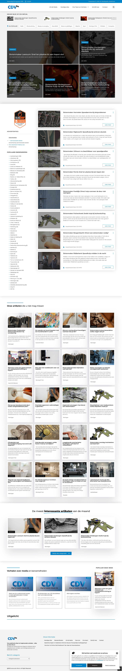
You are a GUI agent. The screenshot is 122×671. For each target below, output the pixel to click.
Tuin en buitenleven (16, 260)
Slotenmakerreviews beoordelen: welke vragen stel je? (101, 331)
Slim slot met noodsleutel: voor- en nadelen (47, 368)
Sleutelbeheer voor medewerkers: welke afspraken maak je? (101, 405)
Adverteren (13, 158)
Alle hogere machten (73, 593)
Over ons (77, 640)
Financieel (13, 193)
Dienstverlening (14, 181)
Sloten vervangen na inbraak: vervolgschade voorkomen (100, 368)
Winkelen (13, 276)
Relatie (12, 249)
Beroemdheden (58, 640)
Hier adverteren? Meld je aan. (17, 144)
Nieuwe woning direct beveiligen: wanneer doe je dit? (74, 331)
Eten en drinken (14, 191)
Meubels (12, 230)
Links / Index (14, 222)
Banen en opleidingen (16, 168)
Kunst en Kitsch (14, 220)
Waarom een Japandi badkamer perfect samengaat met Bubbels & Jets (19, 481)
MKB (11, 233)
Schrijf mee (95, 7)
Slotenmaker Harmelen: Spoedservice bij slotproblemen (84, 112)
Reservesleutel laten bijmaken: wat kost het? (73, 368)
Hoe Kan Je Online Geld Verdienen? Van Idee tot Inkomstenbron (62, 645)
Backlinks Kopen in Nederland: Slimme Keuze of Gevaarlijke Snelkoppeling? (65, 642)
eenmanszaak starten (16, 140)
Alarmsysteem (14, 160)
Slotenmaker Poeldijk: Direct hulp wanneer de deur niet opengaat (84, 192)
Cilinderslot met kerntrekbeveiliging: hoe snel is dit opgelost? (20, 444)
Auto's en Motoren (15, 166)
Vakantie (12, 264)
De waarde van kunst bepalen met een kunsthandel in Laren (47, 331)
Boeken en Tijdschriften (17, 177)
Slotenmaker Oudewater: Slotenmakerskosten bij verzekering (16, 332)
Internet (12, 214)
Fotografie (13, 195)
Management (14, 224)
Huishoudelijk (14, 208)
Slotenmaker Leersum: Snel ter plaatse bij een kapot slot (36, 54)
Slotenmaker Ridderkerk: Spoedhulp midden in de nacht (84, 253)
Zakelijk (12, 282)
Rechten (12, 247)
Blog (11, 174)
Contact (104, 7)
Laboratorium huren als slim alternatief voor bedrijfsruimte (100, 480)
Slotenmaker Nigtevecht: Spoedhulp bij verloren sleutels (84, 132)
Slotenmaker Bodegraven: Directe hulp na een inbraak (58, 85)
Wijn (11, 274)
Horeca (12, 206)
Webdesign (13, 272)
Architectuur (13, 162)
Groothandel (13, 201)
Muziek (12, 241)
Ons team (85, 640)
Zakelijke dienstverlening (17, 284)
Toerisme (12, 257)
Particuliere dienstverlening (18, 245)
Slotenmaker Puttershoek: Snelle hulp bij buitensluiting (84, 213)
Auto (11, 164)
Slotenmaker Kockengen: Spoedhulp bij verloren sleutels (93, 49)
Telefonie (12, 255)
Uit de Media (53, 7)
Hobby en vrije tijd (15, 204)
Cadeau (12, 179)
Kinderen (12, 218)
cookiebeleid (100, 660)
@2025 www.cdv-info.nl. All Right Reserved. (19, 668)
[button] (117, 653)
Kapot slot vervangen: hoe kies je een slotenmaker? (74, 405)
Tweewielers (13, 262)
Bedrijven (13, 172)
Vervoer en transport (15, 270)
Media (12, 228)
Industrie (12, 210)
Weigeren (94, 665)
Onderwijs (13, 243)
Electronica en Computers (17, 185)
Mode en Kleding (15, 237)
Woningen (12, 49)
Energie (12, 187)
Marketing (13, 226)
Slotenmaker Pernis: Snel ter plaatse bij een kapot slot (83, 172)
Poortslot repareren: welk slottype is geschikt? (47, 405)
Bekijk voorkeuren (110, 665)
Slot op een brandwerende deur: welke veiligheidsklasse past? (19, 405)
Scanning (13, 251)
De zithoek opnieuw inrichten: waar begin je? (45, 480)
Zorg (11, 287)
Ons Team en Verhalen (79, 7)
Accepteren (79, 665)
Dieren (12, 183)
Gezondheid (13, 199)
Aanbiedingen (14, 156)
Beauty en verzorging (16, 170)
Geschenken (13, 197)
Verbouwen (13, 266)
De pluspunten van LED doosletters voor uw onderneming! (49, 594)
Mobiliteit (13, 235)
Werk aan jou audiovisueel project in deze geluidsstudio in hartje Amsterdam (19, 595)
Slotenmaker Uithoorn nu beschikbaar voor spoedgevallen (85, 151)
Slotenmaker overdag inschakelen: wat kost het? (102, 443)
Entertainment (14, 189)
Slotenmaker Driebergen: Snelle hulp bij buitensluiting (23, 84)
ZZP (11, 289)
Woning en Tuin (50, 79)
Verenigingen (14, 268)
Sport (11, 253)
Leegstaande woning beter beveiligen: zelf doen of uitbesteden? (72, 444)
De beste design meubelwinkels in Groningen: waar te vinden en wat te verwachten (74, 481)
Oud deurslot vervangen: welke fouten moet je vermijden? (46, 443)
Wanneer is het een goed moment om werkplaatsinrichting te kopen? (19, 369)
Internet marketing (15, 216)
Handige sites (65, 7)
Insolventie (13, 212)
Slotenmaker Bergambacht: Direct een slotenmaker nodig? (86, 233)
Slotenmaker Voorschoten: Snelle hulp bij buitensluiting (95, 84)
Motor (12, 239)
